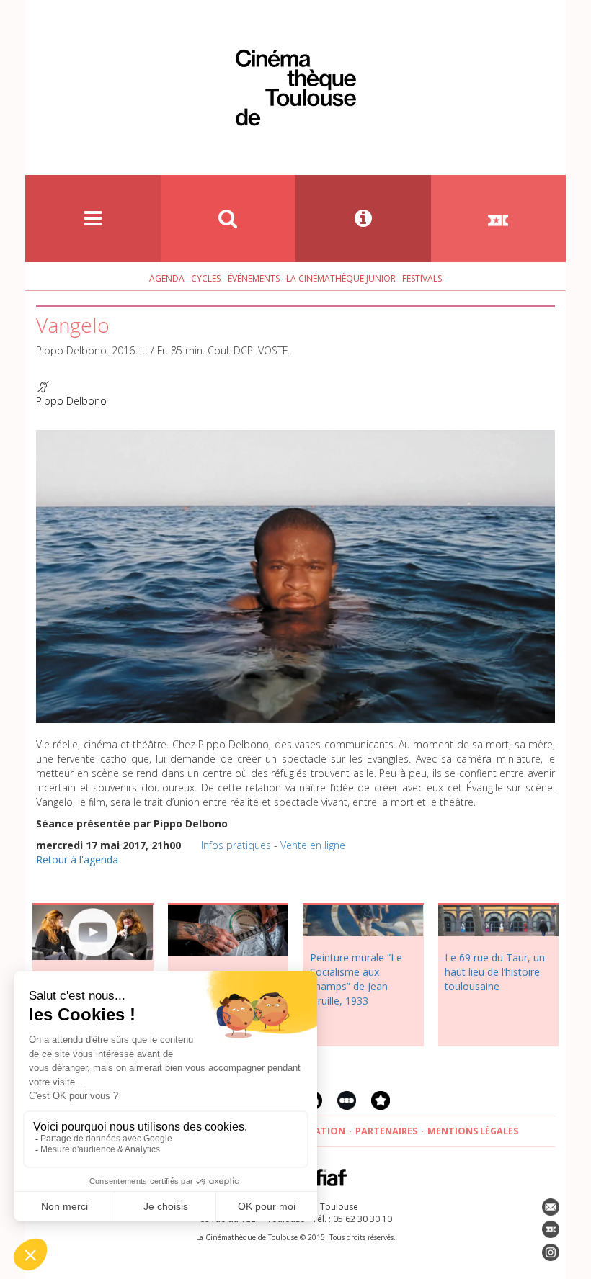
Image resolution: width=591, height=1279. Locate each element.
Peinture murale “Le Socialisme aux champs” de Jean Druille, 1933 (356, 979)
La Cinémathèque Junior (341, 278)
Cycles (206, 278)
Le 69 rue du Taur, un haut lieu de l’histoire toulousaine (495, 972)
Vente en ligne (312, 845)
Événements (254, 278)
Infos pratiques (236, 845)
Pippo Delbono (71, 401)
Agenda (167, 278)
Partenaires (386, 1131)
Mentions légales (472, 1131)
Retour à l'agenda (77, 859)
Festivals (422, 278)
